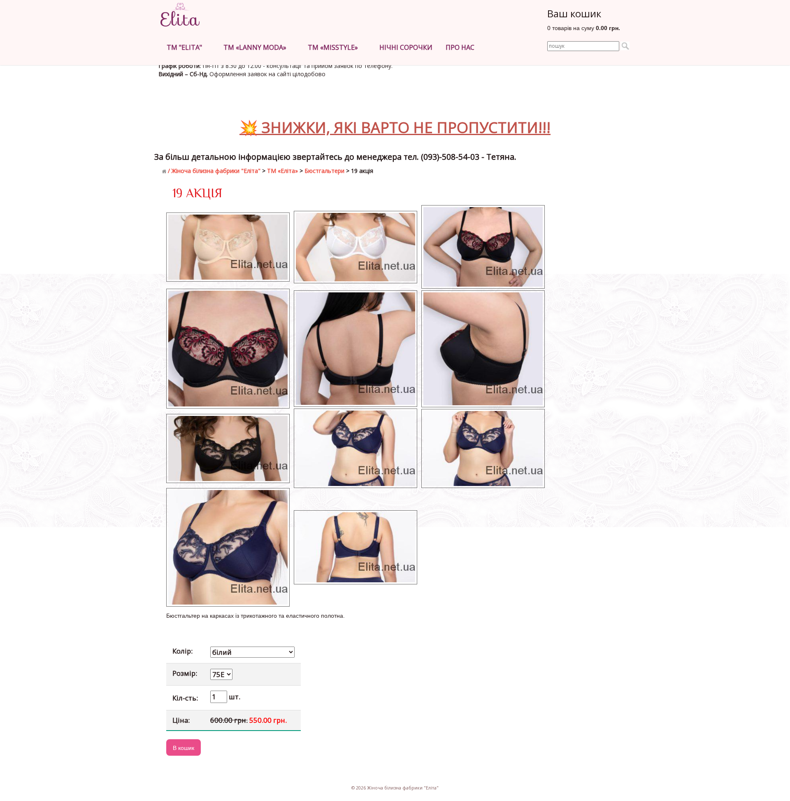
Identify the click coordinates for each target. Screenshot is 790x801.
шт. (233, 696)
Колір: (182, 651)
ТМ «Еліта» (282, 171)
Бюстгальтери (324, 171)
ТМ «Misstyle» (334, 47)
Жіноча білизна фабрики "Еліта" (216, 171)
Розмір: (184, 673)
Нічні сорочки (405, 47)
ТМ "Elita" (186, 47)
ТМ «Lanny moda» (256, 47)
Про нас (462, 47)
